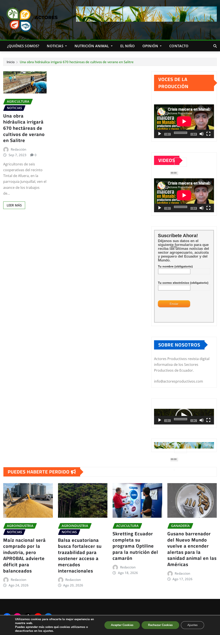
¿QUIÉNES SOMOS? (23, 46)
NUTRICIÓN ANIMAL (92, 46)
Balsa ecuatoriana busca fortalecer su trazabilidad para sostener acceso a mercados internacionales (80, 555)
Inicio (11, 62)
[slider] (180, 419)
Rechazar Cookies (160, 625)
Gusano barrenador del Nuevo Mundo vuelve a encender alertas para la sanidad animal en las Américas (192, 549)
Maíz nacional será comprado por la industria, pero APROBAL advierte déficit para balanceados (24, 555)
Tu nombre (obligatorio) (175, 266)
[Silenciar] (201, 134)
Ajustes (192, 625)
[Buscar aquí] (215, 46)
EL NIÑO (127, 46)
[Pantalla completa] (208, 134)
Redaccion (18, 579)
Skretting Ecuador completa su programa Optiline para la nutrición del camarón (135, 546)
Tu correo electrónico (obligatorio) (183, 282)
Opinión (150, 46)
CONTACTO (178, 46)
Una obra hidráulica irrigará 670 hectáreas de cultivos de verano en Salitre (77, 62)
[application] (184, 121)
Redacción (18, 149)
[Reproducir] (159, 134)
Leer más (14, 205)
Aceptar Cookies (122, 625)
